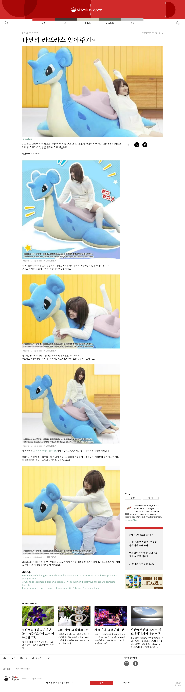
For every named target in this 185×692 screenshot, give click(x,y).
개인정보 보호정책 (23, 669)
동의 (101, 683)
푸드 (66, 23)
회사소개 (6, 669)
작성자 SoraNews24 (31, 153)
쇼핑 (132, 23)
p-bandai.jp (27, 139)
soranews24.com (132, 520)
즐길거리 (87, 23)
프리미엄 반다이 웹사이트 (45, 450)
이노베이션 (110, 23)
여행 (43, 23)
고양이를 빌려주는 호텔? (141, 564)
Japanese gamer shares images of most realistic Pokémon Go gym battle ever (62, 588)
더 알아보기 (126, 683)
